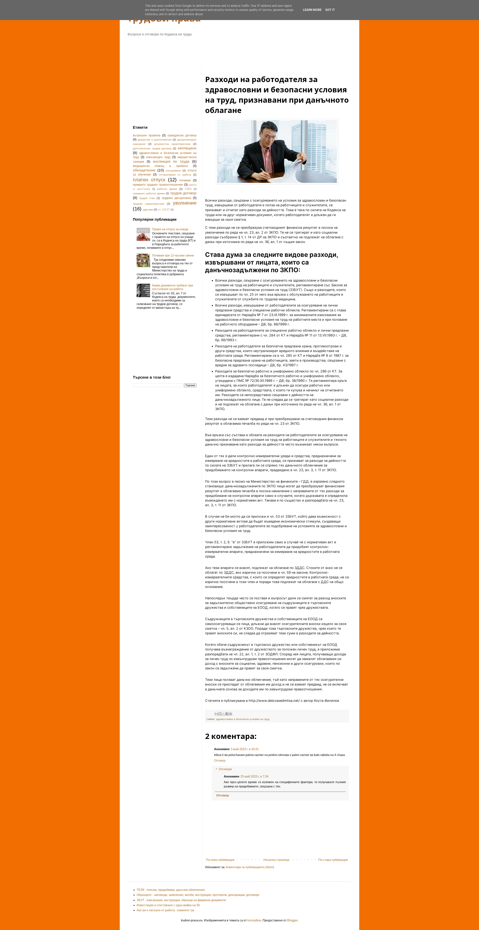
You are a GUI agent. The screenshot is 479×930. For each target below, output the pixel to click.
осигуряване (173, 170)
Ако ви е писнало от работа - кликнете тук (165, 910)
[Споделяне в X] (223, 714)
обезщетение (144, 170)
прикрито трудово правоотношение (158, 184)
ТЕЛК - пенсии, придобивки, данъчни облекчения (171, 889)
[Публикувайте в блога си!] (220, 714)
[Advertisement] (223, 49)
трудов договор (183, 193)
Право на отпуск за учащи (170, 229)
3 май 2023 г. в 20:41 (245, 749)
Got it (330, 10)
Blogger (292, 920)
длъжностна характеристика (172, 143)
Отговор (219, 760)
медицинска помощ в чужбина (160, 165)
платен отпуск (149, 179)
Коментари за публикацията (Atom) (250, 867)
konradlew (254, 920)
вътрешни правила (146, 135)
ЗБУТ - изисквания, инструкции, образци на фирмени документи (181, 900)
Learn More (312, 10)
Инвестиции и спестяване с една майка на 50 (168, 905)
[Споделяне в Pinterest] (230, 714)
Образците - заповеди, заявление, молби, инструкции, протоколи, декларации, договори (198, 894)
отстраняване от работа (175, 174)
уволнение (184, 203)
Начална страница (276, 859)
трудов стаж (147, 198)
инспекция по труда (171, 161)
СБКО (188, 189)
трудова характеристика (148, 203)
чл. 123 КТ (164, 209)
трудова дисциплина (176, 198)
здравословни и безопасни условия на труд (242, 719)
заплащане (187, 148)
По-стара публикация (333, 859)
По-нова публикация (220, 859)
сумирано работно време (149, 193)
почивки (185, 180)
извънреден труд (158, 157)
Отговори (225, 769)
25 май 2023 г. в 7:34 (254, 776)
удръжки (148, 209)
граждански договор (182, 135)
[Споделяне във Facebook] (227, 714)
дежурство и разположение (155, 139)
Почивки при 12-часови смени (173, 255)
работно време (167, 188)
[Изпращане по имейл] (216, 714)
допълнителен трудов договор (152, 148)
